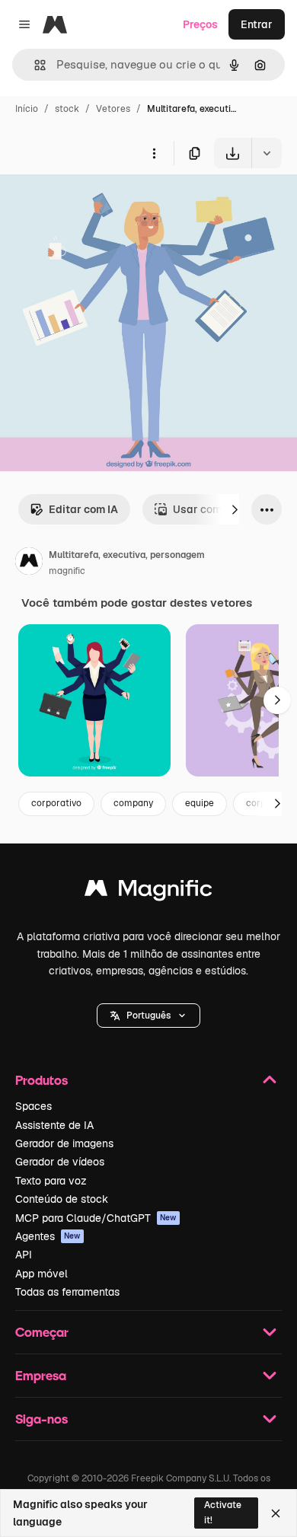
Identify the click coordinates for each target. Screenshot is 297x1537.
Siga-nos (41, 1419)
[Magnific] (148, 892)
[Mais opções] (154, 153)
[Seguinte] (234, 509)
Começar (42, 1332)
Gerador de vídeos (59, 1162)
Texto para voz (51, 1181)
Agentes (48, 1236)
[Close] (275, 1513)
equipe (199, 803)
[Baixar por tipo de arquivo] (266, 153)
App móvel (41, 1273)
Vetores (113, 109)
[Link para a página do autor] (29, 563)
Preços (200, 24)
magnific (67, 571)
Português (148, 1015)
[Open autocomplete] (34, 65)
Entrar (257, 24)
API (23, 1254)
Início (26, 109)
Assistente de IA (54, 1125)
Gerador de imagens (64, 1143)
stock (67, 109)
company (133, 803)
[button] (148, 1015)
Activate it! (222, 1512)
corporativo (56, 803)
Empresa (40, 1375)
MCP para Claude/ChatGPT (96, 1218)
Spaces (33, 1106)
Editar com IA (83, 509)
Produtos (41, 1080)
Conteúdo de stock (61, 1199)
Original (97, 203)
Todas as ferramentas (67, 1292)
